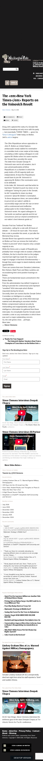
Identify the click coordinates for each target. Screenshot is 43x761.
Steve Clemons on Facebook (20, 750)
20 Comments (10, 117)
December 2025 (8, 510)
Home (34, 73)
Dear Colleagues (9, 135)
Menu (13, 83)
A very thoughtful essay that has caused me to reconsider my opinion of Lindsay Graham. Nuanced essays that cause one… (20, 576)
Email (7, 120)
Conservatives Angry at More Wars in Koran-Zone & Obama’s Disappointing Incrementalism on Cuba (23, 625)
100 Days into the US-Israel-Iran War (15, 485)
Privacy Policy (25, 731)
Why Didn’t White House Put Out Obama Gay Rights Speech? (20, 631)
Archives (39, 76)
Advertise (13, 731)
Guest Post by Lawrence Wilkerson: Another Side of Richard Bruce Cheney (22, 597)
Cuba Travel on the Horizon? (15, 635)
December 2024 (8, 517)
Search (16, 69)
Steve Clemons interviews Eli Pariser (21, 431)
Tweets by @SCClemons (12, 473)
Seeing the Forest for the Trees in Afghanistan (22, 612)
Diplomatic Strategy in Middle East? (15, 532)
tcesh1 (6, 526)
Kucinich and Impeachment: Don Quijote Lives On (22, 620)
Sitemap (12, 733)
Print (20, 117)
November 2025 (8, 512)
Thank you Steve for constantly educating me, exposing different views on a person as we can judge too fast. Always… (21, 553)
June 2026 (6, 507)
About (4, 733)
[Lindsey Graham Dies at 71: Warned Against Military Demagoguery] (16, 662)
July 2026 (5, 504)
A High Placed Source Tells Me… (13, 492)
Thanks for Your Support (14, 339)
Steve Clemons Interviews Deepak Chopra (20, 401)
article (9, 137)
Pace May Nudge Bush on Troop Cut (18, 606)
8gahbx (6, 537)
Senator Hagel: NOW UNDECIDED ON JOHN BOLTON (20, 616)
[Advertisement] (21, 22)
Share (16, 120)
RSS (35, 78)
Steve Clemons (6, 110)
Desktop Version (22, 758)
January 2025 (7, 515)
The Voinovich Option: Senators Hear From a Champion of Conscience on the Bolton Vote (23, 342)
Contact (35, 731)
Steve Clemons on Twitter (21, 745)
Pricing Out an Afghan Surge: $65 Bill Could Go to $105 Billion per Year (23, 602)
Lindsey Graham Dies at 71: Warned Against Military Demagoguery (20, 647)
